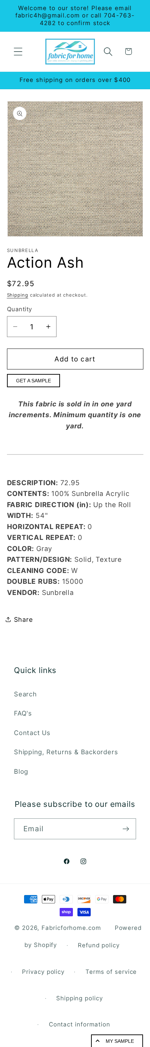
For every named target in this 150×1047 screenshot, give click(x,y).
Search (25, 694)
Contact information (79, 1024)
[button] (18, 51)
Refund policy (99, 945)
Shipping (17, 295)
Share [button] (23, 619)
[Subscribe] (126, 829)
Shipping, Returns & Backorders (66, 752)
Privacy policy (43, 971)
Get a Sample (33, 380)
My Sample (120, 1041)
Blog (21, 771)
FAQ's (23, 713)
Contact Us (32, 732)
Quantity (19, 309)
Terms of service (111, 971)
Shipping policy (79, 998)
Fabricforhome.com (71, 927)
